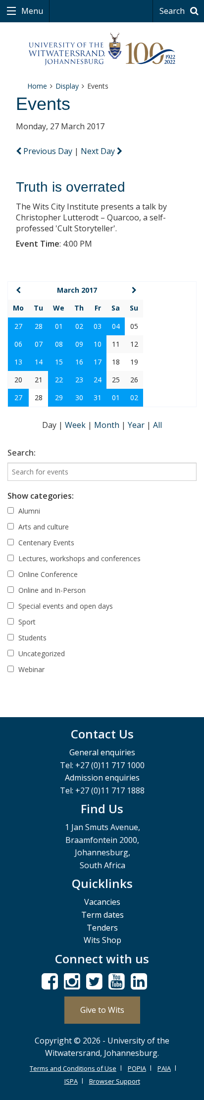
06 (18, 344)
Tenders (102, 927)
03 (98, 326)
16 (79, 362)
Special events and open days (64, 606)
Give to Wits (102, 1009)
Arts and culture (42, 526)
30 (79, 397)
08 (59, 344)
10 (98, 344)
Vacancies (102, 901)
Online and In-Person (51, 590)
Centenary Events (45, 542)
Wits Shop (102, 940)
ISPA (71, 1081)
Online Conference (47, 574)
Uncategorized (40, 653)
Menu (31, 10)
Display (67, 86)
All (157, 424)
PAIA (164, 1068)
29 (59, 397)
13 (18, 362)
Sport (26, 622)
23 (79, 379)
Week (76, 424)
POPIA (137, 1068)
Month (107, 424)
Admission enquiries (102, 777)
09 (79, 344)
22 (59, 379)
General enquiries (102, 752)
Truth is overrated (70, 187)
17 (98, 362)
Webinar (30, 669)
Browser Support (114, 1081)
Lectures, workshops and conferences (78, 558)
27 (18, 326)
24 (98, 379)
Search (173, 10)
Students (31, 637)
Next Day (99, 151)
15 (59, 362)
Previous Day (47, 151)
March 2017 (77, 290)
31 (98, 397)
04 (116, 326)
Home (37, 86)
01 (59, 326)
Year (137, 424)
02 (79, 326)
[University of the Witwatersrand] (102, 49)
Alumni (28, 511)
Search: (21, 452)
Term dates (102, 914)
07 (39, 344)
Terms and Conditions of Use (73, 1068)
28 (39, 326)
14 (39, 362)
